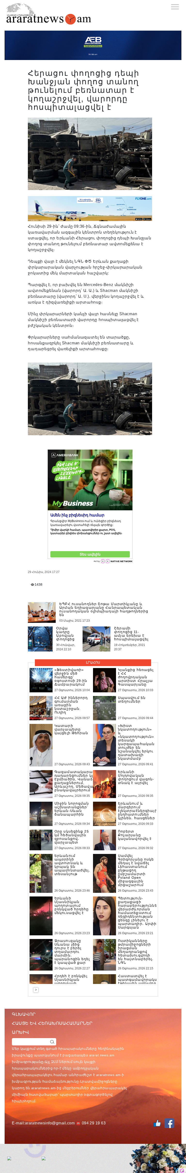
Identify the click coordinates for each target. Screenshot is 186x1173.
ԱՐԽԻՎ (20, 1032)
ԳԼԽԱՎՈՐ (24, 1014)
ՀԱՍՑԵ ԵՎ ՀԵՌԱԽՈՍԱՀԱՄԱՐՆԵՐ (52, 1023)
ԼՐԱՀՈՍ (93, 662)
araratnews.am (108, 1075)
